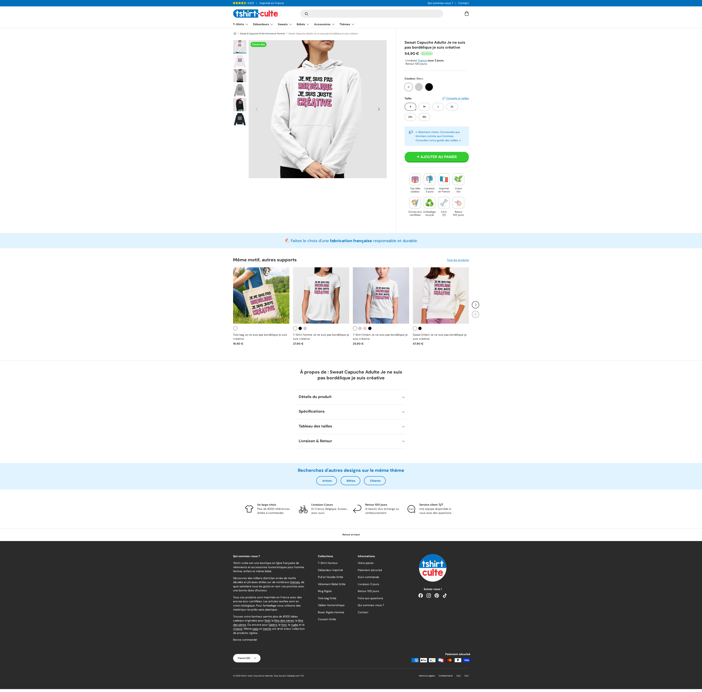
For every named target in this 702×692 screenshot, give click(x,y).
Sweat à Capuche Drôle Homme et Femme (262, 33)
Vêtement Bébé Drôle (332, 584)
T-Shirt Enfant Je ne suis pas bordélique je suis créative (380, 337)
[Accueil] (234, 33)
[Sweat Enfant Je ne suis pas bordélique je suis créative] (441, 295)
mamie (267, 629)
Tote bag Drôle (327, 598)
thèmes (295, 582)
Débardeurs (261, 24)
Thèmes (344, 24)
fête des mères (284, 620)
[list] (318, 109)
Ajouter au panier (438, 156)
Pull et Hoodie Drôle (330, 577)
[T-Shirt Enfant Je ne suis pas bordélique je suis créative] (381, 295)
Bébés (301, 24)
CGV (466, 675)
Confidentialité (446, 675)
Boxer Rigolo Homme (331, 612)
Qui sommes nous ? (440, 3)
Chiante (375, 481)
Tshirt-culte (246, 675)
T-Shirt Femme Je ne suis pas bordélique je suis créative (321, 337)
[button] (467, 14)
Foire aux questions (370, 598)
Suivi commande (368, 577)
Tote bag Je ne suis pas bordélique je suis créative (260, 337)
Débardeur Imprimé (330, 570)
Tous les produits (458, 260)
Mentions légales (427, 675)
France (422, 60)
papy (255, 629)
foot (284, 625)
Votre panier (366, 563)
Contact (463, 3)
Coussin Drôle (327, 619)
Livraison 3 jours (368, 584)
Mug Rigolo (325, 591)
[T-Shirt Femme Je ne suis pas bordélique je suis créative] (321, 295)
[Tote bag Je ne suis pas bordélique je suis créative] (261, 295)
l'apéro (273, 625)
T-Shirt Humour (328, 563)
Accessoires (322, 24)
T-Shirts (238, 24)
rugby (294, 625)
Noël (267, 620)
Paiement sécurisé (370, 570)
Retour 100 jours (368, 591)
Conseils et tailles (457, 98)
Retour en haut (351, 534)
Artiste (327, 481)
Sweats (283, 24)
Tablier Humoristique (331, 605)
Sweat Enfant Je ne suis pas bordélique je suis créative (440, 337)
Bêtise (351, 481)
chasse (237, 629)
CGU (458, 675)
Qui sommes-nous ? (371, 605)
